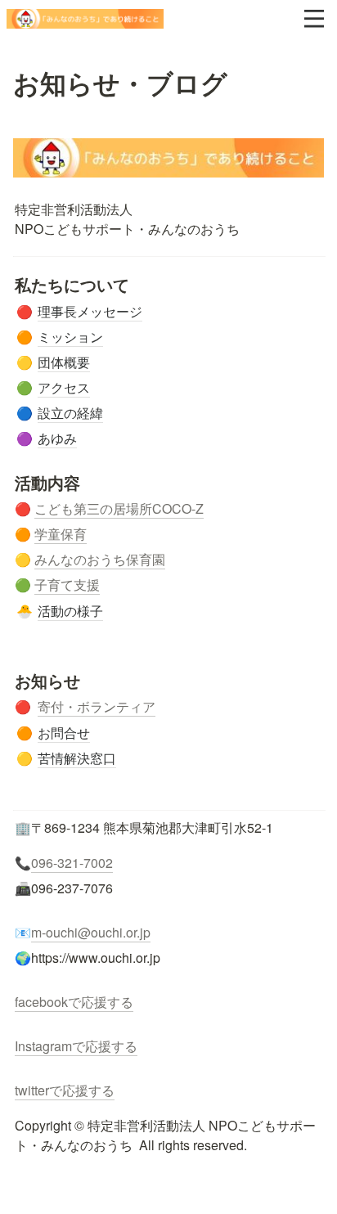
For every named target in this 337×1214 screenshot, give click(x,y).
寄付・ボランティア (96, 706)
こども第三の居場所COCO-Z (119, 508)
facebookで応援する (74, 1001)
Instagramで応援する (76, 1045)
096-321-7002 (72, 862)
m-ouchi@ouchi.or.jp (91, 932)
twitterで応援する (65, 1090)
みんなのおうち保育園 (99, 559)
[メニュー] (314, 18)
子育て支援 (67, 584)
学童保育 (60, 533)
